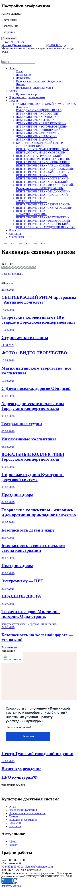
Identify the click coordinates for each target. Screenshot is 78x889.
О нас (12, 806)
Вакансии (15, 822)
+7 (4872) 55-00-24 (12, 41)
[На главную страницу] (2, 243)
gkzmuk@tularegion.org (39, 866)
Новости (14, 844)
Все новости (9, 647)
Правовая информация (23, 809)
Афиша (13, 841)
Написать (28, 736)
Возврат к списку (12, 273)
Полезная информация (23, 819)
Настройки (8, 32)
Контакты (15, 826)
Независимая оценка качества (27, 813)
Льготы (13, 816)
